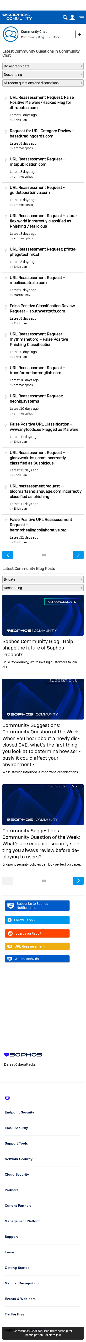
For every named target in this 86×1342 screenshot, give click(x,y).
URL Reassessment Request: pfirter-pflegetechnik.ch (43, 251)
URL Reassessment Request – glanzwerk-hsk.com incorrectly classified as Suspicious (38, 458)
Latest (23, 115)
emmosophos (23, 148)
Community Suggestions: (31, 725)
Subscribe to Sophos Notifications (32, 905)
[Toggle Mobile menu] (80, 18)
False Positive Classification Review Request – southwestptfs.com (42, 308)
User (72, 17)
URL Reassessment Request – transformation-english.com (37, 370)
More (56, 37)
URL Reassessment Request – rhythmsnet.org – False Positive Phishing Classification (39, 339)
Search (65, 17)
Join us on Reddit (28, 933)
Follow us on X (25, 920)
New (79, 34)
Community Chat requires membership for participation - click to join (43, 1333)
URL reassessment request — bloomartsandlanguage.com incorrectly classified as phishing (46, 491)
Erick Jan (20, 120)
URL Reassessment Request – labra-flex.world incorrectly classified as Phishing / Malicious (43, 221)
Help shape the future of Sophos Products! (37, 648)
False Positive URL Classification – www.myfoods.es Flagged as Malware (44, 426)
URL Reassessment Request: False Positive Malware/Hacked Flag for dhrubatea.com (42, 102)
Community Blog (32, 37)
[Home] (23, 16)
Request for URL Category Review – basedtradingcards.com (42, 133)
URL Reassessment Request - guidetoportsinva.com (37, 190)
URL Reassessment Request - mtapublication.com (37, 161)
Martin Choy (22, 295)
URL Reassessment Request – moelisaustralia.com (37, 280)
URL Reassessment (29, 946)
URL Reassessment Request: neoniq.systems (36, 398)
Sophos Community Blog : (32, 641)
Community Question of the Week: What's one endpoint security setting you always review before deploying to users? (41, 847)
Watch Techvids (27, 959)
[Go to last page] (44, 555)
